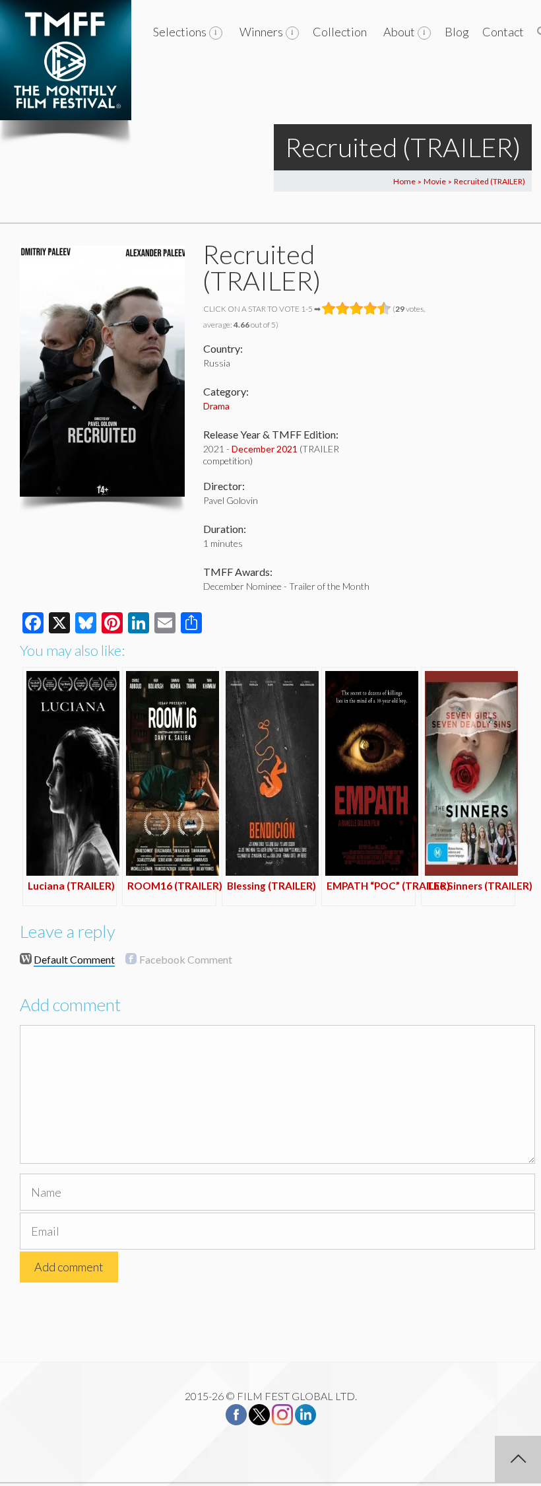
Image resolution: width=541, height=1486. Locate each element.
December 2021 (265, 448)
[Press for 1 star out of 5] (329, 308)
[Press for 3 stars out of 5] (357, 308)
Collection (340, 31)
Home (404, 181)
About (399, 31)
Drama (216, 405)
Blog (457, 31)
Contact (503, 31)
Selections (180, 31)
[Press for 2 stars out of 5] (343, 308)
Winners (261, 31)
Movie (435, 181)
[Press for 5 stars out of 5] (384, 308)
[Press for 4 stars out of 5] (370, 308)
